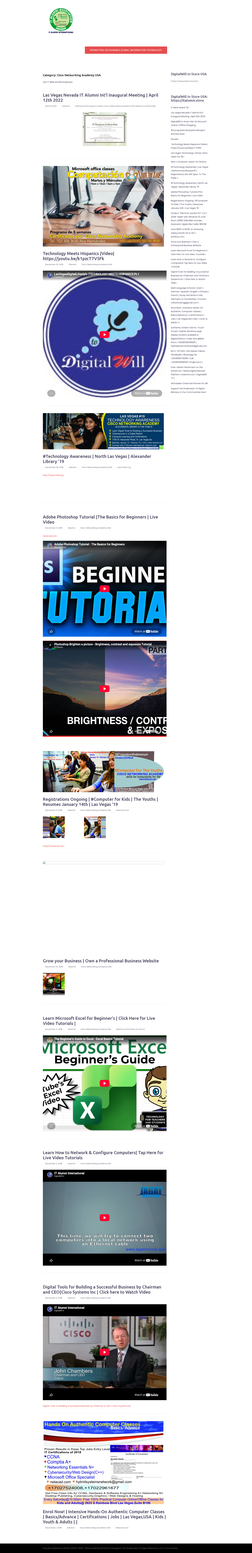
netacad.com (50, 536)
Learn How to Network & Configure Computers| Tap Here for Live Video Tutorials (189, 263)
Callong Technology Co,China (89, 106)
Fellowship (186, 17)
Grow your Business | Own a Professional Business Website (101, 960)
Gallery (198, 17)
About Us (134, 17)
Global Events (136, 21)
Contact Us (182, 25)
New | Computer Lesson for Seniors (188, 161)
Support (155, 25)
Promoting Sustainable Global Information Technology (126, 50)
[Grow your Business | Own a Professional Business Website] (103, 907)
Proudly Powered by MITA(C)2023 (60, 1548)
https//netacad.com (53, 846)
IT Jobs (167, 21)
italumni (66, 106)
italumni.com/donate (145, 106)
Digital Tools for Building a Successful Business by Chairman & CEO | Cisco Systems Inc (87, 1406)
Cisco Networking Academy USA (119, 106)
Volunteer (168, 25)
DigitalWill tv (170, 17)
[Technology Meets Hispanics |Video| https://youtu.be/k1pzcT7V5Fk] (103, 206)
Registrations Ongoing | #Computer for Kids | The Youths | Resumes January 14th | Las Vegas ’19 (100, 802)
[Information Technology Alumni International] (61, 21)
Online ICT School (138, 25)
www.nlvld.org (124, 467)
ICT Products (153, 21)
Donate (174, 139)
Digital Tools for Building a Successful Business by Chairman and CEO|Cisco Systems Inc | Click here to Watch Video (102, 1289)
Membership (181, 21)
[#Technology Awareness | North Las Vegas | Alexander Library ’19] (103, 431)
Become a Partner (151, 17)
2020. (81, 1548)
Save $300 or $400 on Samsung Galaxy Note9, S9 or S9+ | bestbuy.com (187, 233)
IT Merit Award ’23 (180, 107)
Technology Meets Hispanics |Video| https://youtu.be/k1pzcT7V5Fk (78, 256)
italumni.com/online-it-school (130, 1029)
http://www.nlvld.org (53, 475)
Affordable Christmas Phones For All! (189, 383)
